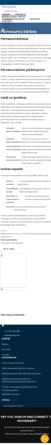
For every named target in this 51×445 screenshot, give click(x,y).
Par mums (6, 349)
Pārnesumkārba (12, 315)
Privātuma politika (10, 390)
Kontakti (6, 355)
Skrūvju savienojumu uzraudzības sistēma (19, 387)
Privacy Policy (42, 434)
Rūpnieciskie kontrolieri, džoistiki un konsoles (21, 373)
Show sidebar (9, 249)
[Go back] (4, 26)
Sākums (5, 344)
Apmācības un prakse (11, 394)
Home (3, 230)
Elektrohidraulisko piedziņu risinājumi (18, 368)
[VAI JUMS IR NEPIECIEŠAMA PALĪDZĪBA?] (45, 439)
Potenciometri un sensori (13, 363)
